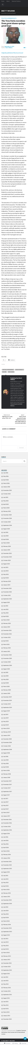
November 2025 (7, 490)
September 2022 (7, 598)
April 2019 (6, 725)
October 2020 (7, 662)
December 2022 (7, 588)
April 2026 (6, 479)
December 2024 (7, 514)
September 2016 (7, 830)
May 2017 (6, 805)
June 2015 (5, 879)
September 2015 (7, 868)
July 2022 (5, 605)
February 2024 (7, 546)
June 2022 (5, 609)
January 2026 (6, 486)
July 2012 (5, 977)
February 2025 (7, 511)
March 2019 (6, 728)
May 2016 (6, 844)
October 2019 (7, 704)
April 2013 (6, 949)
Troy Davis (11, 371)
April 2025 (6, 504)
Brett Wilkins (8, 11)
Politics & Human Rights (9, 18)
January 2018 (6, 777)
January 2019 (6, 735)
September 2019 (7, 707)
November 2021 (7, 634)
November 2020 (7, 658)
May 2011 (6, 1005)
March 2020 (6, 686)
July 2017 (5, 798)
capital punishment (8, 369)
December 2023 (7, 553)
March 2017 (6, 812)
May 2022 (6, 613)
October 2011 (7, 991)
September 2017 (7, 791)
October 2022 (7, 595)
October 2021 (7, 637)
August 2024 (6, 528)
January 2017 (6, 816)
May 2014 (6, 914)
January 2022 (6, 627)
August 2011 (6, 998)
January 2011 (6, 1015)
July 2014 (5, 907)
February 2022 (7, 623)
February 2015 (7, 893)
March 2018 (6, 770)
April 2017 (6, 809)
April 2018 (6, 767)
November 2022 (7, 592)
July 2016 (5, 837)
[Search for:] (14, 461)
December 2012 (7, 963)
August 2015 (6, 872)
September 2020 (7, 665)
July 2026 (5, 472)
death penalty (19, 369)
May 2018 (6, 763)
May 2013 (6, 945)
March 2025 (6, 507)
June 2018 (5, 760)
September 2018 (7, 749)
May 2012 (6, 984)
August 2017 (6, 795)
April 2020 (6, 683)
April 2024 (6, 539)
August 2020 (6, 669)
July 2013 (5, 938)
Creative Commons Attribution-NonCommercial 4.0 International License (13, 1032)
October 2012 (7, 966)
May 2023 (6, 574)
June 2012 (5, 980)
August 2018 (6, 753)
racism (4, 371)
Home (2, 1)
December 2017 (7, 781)
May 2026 (6, 476)
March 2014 (6, 921)
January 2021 (6, 651)
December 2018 (7, 739)
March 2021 (6, 644)
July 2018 (5, 756)
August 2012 (6, 973)
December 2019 (7, 697)
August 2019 (6, 711)
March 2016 (6, 851)
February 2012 (7, 987)
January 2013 (6, 959)
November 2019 (7, 700)
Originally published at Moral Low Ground (12, 53)
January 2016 (6, 858)
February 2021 (7, 648)
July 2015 (5, 875)
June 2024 (5, 535)
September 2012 (7, 970)
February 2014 (7, 924)
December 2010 (7, 1019)
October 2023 (7, 560)
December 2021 (7, 630)
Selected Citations (16, 1)
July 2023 (5, 567)
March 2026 (6, 483)
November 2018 (7, 742)
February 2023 (7, 581)
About (8, 1)
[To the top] (25, 1038)
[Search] (2, 4)
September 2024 (7, 525)
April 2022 (6, 616)
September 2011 (7, 994)
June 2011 (5, 1001)
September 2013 (7, 931)
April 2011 (6, 1008)
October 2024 (7, 521)
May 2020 (6, 679)
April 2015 (6, 886)
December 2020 (7, 655)
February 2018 (7, 774)
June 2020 (5, 676)
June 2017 (5, 802)
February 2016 (7, 854)
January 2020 (6, 693)
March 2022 (6, 620)
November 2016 (7, 823)
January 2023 (6, 585)
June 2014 (5, 910)
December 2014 (7, 900)
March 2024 (6, 542)
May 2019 (6, 721)
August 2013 (6, 935)
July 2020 (5, 672)
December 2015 (7, 861)
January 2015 (6, 896)
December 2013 (7, 928)
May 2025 (6, 500)
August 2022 (6, 602)
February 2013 (7, 956)
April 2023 (6, 577)
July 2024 (5, 532)
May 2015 (6, 882)
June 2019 (5, 718)
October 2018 (7, 746)
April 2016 (6, 847)
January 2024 (6, 549)
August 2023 (6, 563)
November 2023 (7, 557)
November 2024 (7, 518)
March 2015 (6, 889)
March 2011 (6, 1012)
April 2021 (6, 641)
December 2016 (7, 819)
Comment (21, 447)
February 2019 (7, 732)
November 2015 (7, 865)
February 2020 (7, 690)
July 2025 (5, 497)
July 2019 (5, 714)
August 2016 (6, 833)
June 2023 (5, 570)
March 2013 (6, 952)
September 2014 (7, 903)
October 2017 (7, 788)
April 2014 (6, 917)
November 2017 (7, 784)
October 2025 (7, 493)
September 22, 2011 (9, 46)
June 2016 (5, 840)
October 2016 (7, 826)
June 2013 (5, 942)
